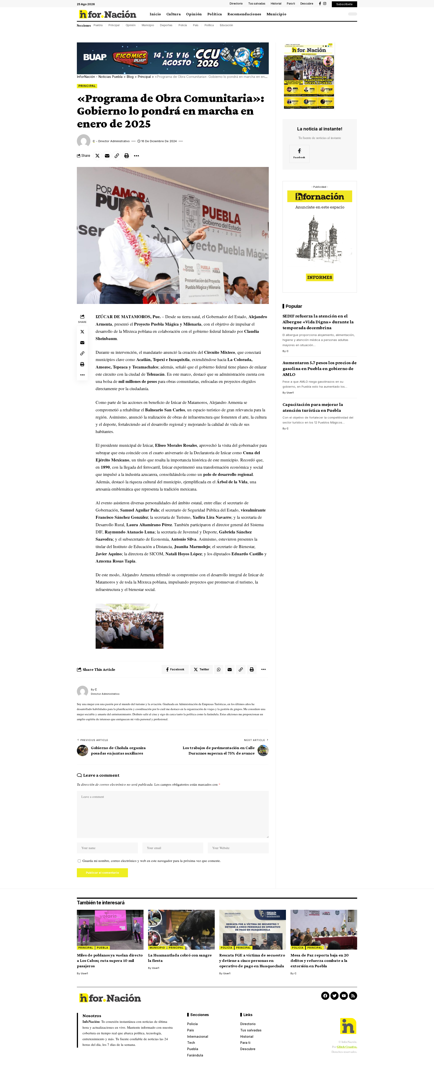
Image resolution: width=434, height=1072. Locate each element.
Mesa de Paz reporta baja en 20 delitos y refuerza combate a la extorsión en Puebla (319, 960)
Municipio (148, 25)
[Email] (107, 155)
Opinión (131, 25)
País (195, 25)
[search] (342, 14)
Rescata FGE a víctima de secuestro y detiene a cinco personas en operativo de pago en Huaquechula (252, 960)
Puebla (98, 25)
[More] (136, 155)
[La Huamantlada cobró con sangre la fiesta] (181, 930)
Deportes (166, 25)
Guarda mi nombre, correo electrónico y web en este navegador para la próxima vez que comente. (152, 860)
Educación (226, 25)
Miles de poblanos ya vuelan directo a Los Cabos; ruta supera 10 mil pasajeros (110, 960)
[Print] (126, 155)
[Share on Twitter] (97, 155)
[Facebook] (320, 4)
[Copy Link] (116, 155)
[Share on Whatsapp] (218, 669)
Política (209, 25)
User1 (290, 392)
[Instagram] (324, 4)
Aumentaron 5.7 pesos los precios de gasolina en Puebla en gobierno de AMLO (320, 368)
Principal (114, 25)
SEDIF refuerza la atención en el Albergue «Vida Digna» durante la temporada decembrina (318, 322)
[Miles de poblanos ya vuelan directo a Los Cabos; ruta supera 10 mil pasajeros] (110, 930)
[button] (344, 4)
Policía (183, 25)
